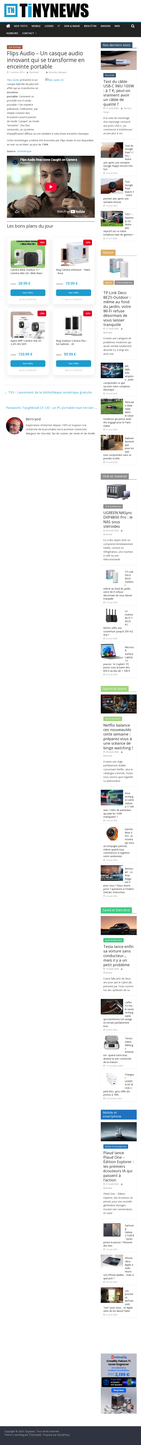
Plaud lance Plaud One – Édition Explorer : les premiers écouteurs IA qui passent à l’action (118, 1166)
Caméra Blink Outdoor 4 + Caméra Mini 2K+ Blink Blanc (26, 271)
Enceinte (53, 72)
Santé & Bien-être (113, 940)
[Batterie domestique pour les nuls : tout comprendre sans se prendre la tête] (112, 436)
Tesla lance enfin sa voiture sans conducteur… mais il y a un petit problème (118, 955)
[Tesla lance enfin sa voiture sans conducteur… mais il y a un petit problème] (119, 918)
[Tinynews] (8, 26)
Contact (28, 33)
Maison (105, 26)
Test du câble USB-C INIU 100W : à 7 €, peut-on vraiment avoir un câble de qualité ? (118, 93)
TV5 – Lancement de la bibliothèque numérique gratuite (48, 392)
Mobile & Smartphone (115, 1146)
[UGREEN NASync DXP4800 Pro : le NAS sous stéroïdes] (119, 484)
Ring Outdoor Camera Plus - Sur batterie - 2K (71, 342)
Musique (62, 72)
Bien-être (90, 26)
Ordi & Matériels (124, 282)
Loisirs (49, 26)
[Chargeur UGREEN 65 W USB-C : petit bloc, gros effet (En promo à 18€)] (112, 1073)
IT (59, 26)
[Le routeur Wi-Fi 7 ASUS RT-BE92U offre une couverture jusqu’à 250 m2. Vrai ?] (112, 609)
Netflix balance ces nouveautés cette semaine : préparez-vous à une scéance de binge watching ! (118, 736)
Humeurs (12, 33)
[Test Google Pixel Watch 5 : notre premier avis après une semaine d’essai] (112, 180)
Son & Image (72, 26)
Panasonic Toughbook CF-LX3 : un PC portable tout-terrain (51, 408)
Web (117, 26)
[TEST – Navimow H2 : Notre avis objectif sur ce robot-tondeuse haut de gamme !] (112, 212)
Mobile (36, 26)
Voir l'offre (28, 292)
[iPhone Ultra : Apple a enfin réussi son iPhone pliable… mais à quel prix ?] (112, 1256)
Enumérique (24, 151)
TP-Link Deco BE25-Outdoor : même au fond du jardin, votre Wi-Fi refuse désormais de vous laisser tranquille (117, 308)
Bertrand (34, 72)
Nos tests (21, 26)
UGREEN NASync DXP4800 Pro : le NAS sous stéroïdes (118, 519)
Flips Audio (13, 79)
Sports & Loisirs (112, 718)
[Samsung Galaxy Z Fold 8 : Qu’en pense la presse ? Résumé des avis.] (112, 1224)
